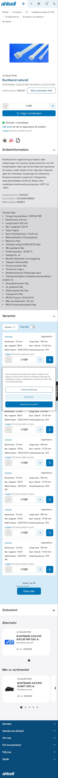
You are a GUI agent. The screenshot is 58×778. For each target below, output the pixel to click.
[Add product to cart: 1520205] (49, 532)
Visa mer (29, 591)
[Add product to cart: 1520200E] (49, 359)
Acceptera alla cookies (29, 404)
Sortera (8, 327)
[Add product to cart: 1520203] (49, 462)
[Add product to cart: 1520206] (49, 569)
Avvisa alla (29, 397)
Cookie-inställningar (29, 390)
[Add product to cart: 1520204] (49, 499)
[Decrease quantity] (5, 106)
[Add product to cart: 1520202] (49, 429)
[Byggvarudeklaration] (4, 140)
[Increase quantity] (53, 106)
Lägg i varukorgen (31, 113)
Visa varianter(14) (41, 90)
